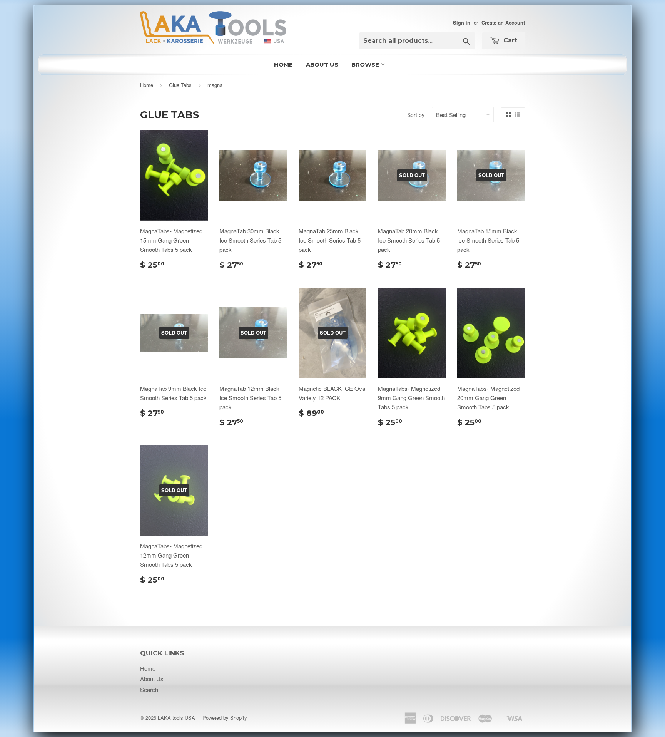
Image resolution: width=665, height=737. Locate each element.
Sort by (415, 115)
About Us (322, 64)
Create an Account (503, 22)
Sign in (461, 22)
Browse (366, 64)
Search (149, 689)
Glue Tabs (180, 85)
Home (283, 64)
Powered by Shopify (224, 717)
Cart (509, 40)
